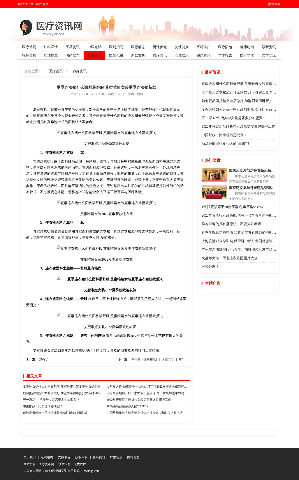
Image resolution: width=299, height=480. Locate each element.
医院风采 (116, 55)
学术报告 (225, 55)
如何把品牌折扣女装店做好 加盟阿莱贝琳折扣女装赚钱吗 (61, 393)
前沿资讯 (160, 55)
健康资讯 (204, 55)
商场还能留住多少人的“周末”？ (128, 406)
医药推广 (204, 47)
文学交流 (269, 55)
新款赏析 (138, 55)
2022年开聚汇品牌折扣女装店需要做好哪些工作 (139, 399)
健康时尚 (247, 47)
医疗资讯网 (26, 4)
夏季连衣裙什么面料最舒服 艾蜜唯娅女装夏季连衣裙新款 (61, 386)
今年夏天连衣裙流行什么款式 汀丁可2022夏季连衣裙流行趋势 (148, 386)
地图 (271, 4)
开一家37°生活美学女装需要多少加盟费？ (51, 399)
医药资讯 (73, 47)
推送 (278, 4)
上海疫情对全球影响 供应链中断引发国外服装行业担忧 (244, 241)
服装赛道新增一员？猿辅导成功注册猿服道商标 (55, 413)
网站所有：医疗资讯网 (39, 464)
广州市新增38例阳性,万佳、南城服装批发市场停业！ (242, 249)
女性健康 (182, 47)
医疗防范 (225, 47)
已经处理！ (210, 266)
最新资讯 (269, 47)
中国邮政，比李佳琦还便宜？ (43, 406)
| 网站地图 (131, 457)
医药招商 (116, 47)
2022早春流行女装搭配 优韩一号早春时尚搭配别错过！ (244, 215)
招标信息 (29, 55)
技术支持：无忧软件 (71, 464)
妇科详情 (51, 47)
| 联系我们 (96, 457)
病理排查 (51, 55)
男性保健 (160, 47)
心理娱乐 (182, 55)
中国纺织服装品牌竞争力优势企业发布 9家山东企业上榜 (145, 413)
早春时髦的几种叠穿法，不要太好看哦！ (233, 224)
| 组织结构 (45, 457)
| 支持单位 (62, 457)
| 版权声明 (79, 457)
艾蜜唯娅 (170, 116)
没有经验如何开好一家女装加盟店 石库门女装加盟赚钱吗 (145, 393)
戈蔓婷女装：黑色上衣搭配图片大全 (230, 258)
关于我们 (29, 457)
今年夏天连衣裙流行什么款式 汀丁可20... (159, 359)
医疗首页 (43, 4)
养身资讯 (95, 55)
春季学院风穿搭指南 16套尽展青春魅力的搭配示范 (241, 232)
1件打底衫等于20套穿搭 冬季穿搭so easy (232, 207)
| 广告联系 (114, 457)
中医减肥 (95, 47)
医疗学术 (247, 55)
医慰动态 (138, 47)
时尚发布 (73, 55)
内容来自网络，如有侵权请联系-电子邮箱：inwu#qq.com (61, 471)
